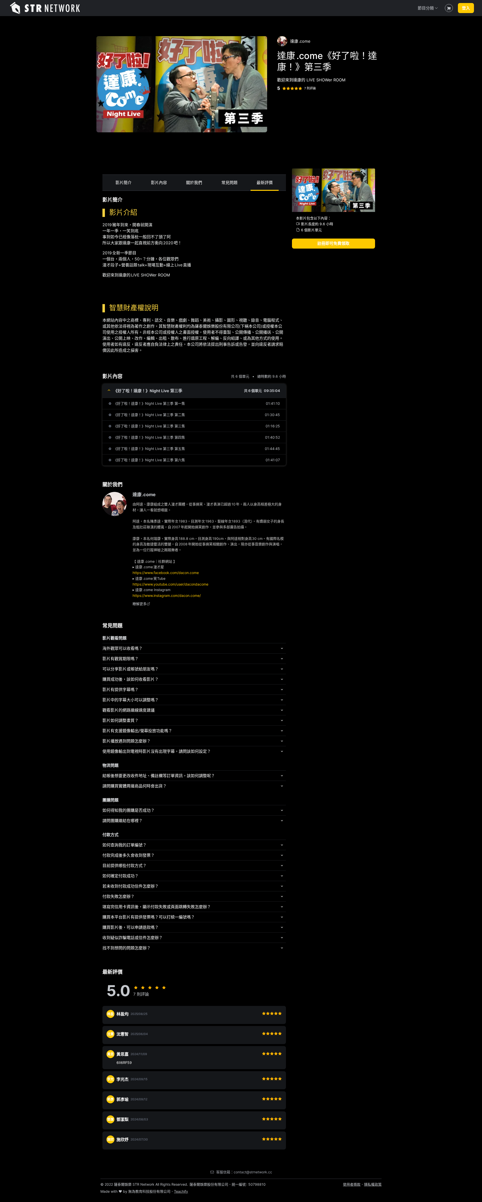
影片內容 (159, 182)
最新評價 (265, 182)
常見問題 (229, 182)
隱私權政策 (373, 1184)
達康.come (144, 494)
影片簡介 (123, 182)
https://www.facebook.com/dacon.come (166, 572)
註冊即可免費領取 (333, 243)
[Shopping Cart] (449, 8)
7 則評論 (310, 88)
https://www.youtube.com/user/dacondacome (170, 584)
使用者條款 (351, 1184)
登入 (466, 8)
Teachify (181, 1191)
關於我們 (194, 182)
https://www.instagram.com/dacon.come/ (167, 595)
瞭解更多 (140, 604)
